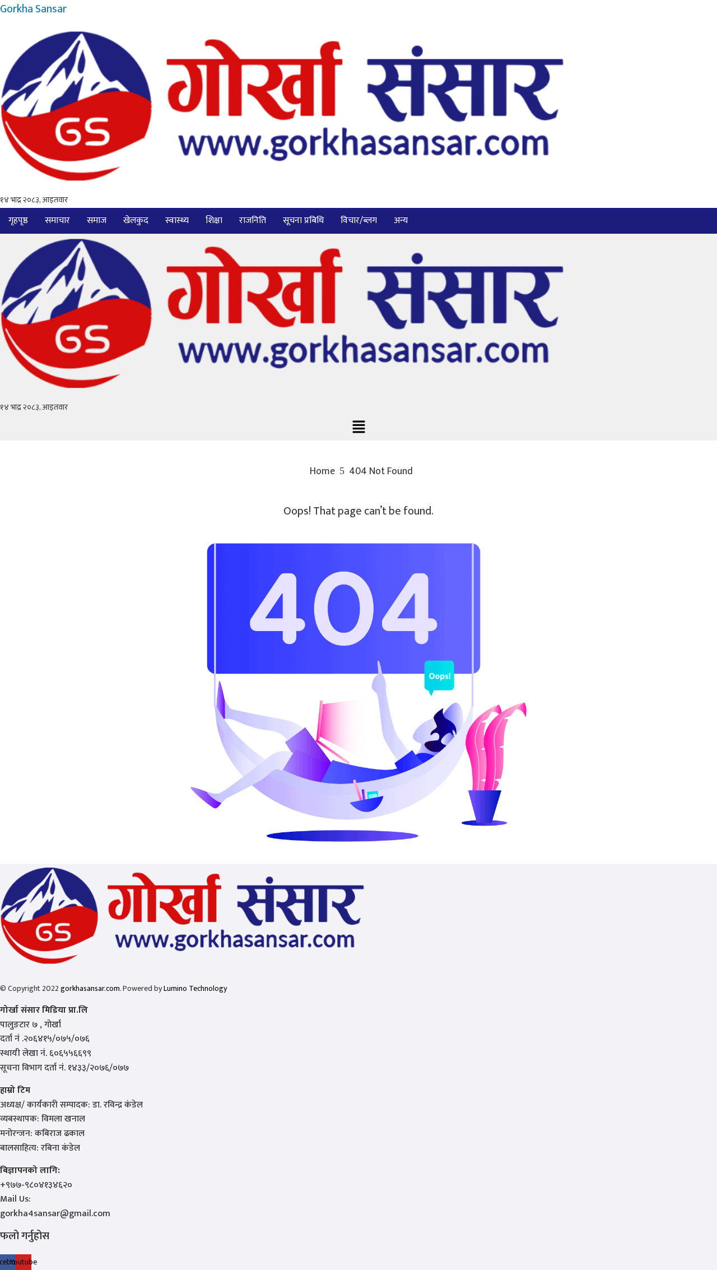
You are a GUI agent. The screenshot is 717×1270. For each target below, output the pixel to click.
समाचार (57, 220)
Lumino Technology (195, 988)
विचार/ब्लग (359, 220)
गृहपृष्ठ (18, 220)
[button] (403, 221)
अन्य (401, 220)
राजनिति (252, 220)
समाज (96, 220)
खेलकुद (135, 220)
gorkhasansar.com (90, 988)
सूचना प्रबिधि (303, 220)
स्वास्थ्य (177, 220)
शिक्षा (214, 220)
